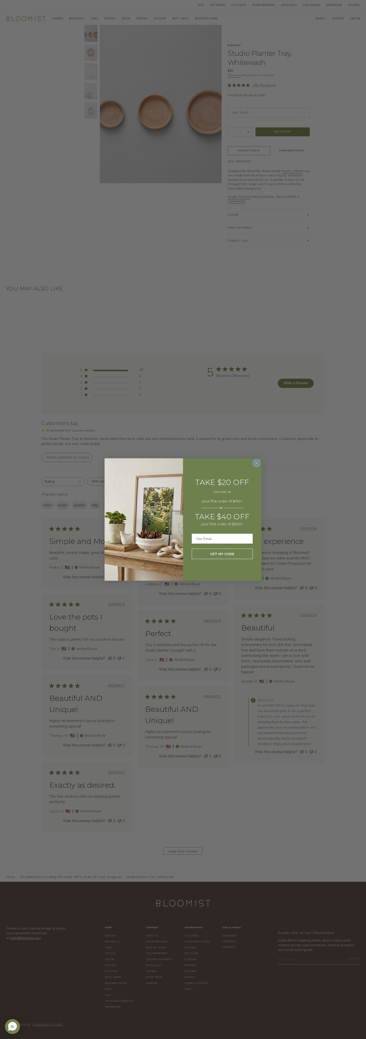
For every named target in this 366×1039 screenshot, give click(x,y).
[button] (12, 1026)
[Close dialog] (256, 463)
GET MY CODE (222, 554)
